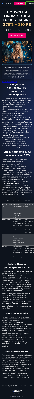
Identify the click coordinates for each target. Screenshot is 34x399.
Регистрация (19, 3)
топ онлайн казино (9, 82)
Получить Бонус (17, 35)
